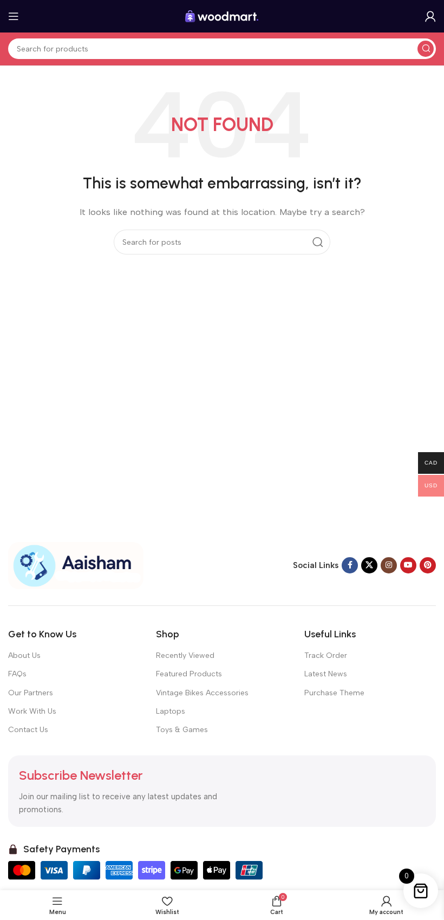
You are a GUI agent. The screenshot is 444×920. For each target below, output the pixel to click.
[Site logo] (222, 16)
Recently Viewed (185, 655)
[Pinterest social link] (428, 565)
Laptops (170, 711)
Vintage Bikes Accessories (202, 692)
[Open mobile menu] (13, 16)
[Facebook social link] (350, 565)
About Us (24, 655)
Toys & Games (182, 729)
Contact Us (28, 729)
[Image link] (75, 565)
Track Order (325, 655)
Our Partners (30, 692)
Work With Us (32, 711)
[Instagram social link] (389, 565)
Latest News (325, 673)
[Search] (425, 49)
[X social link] (369, 565)
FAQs (17, 673)
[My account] (430, 16)
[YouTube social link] (408, 565)
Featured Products (189, 673)
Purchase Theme (334, 692)
